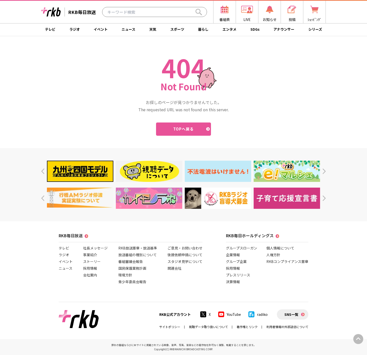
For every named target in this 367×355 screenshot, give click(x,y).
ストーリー (92, 261)
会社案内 (90, 274)
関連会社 (175, 268)
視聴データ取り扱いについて (208, 327)
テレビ (50, 29)
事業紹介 (90, 254)
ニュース (128, 29)
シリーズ (315, 29)
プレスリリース (238, 274)
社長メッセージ (95, 247)
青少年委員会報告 (132, 281)
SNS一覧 (291, 314)
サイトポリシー (169, 327)
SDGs (255, 29)
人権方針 (273, 254)
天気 (152, 29)
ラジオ (74, 29)
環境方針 (125, 274)
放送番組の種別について (137, 254)
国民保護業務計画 (132, 268)
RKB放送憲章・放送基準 (137, 247)
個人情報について (280, 247)
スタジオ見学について (185, 261)
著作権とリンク (247, 327)
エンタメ (229, 29)
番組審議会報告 (130, 261)
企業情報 (233, 254)
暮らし (203, 29)
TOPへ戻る (183, 128)
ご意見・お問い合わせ (185, 247)
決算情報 (233, 281)
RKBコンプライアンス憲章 (287, 261)
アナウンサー (283, 29)
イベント (101, 29)
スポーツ (177, 29)
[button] (42, 171)
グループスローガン (241, 247)
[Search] (198, 12)
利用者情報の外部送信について (287, 327)
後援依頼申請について (185, 254)
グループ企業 (236, 261)
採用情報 (90, 268)
